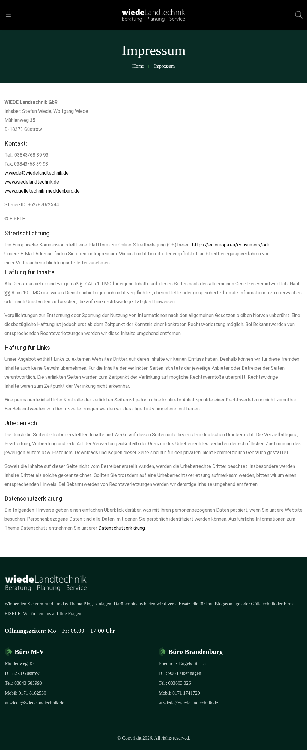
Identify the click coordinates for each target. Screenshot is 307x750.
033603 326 (179, 683)
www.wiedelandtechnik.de (31, 182)
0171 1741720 (186, 693)
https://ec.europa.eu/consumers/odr (230, 245)
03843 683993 (28, 683)
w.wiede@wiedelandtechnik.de (36, 173)
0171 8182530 (32, 693)
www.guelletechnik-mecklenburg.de (42, 191)
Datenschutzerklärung (121, 528)
